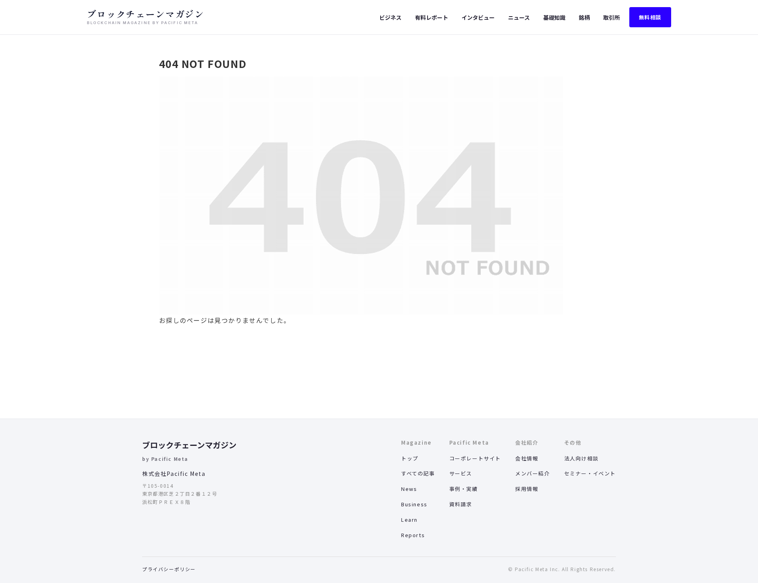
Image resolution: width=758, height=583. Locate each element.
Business (414, 504)
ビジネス (390, 17)
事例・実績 (463, 488)
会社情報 (526, 458)
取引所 (611, 17)
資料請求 (460, 504)
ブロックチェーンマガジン (189, 445)
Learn (409, 519)
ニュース (519, 17)
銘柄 (584, 17)
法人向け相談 (581, 458)
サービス (460, 473)
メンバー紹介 (532, 473)
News (409, 488)
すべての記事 (418, 473)
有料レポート (431, 17)
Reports (413, 535)
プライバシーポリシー (169, 569)
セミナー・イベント (590, 473)
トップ (409, 458)
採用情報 (526, 488)
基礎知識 (554, 17)
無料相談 (650, 17)
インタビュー (478, 17)
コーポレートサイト (475, 458)
